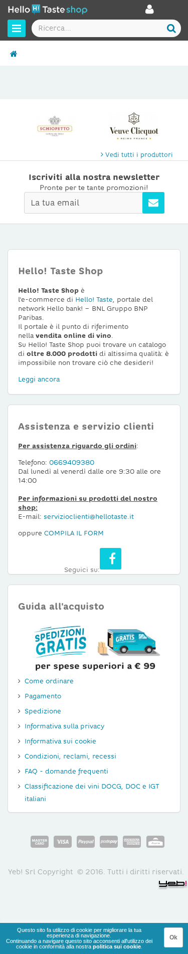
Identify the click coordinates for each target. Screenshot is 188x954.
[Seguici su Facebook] (110, 558)
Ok (173, 937)
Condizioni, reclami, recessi (70, 756)
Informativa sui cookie (60, 741)
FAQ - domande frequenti (66, 771)
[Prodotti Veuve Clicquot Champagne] (133, 125)
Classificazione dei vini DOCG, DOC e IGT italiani (92, 793)
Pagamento (43, 696)
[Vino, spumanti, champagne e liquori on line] (48, 11)
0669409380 (71, 462)
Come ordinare (49, 681)
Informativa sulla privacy (64, 726)
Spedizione (43, 711)
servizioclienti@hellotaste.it (89, 516)
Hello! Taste (94, 299)
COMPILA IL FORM (74, 533)
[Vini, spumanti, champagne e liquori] (14, 54)
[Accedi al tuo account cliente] (149, 12)
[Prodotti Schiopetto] (54, 125)
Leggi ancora (39, 379)
